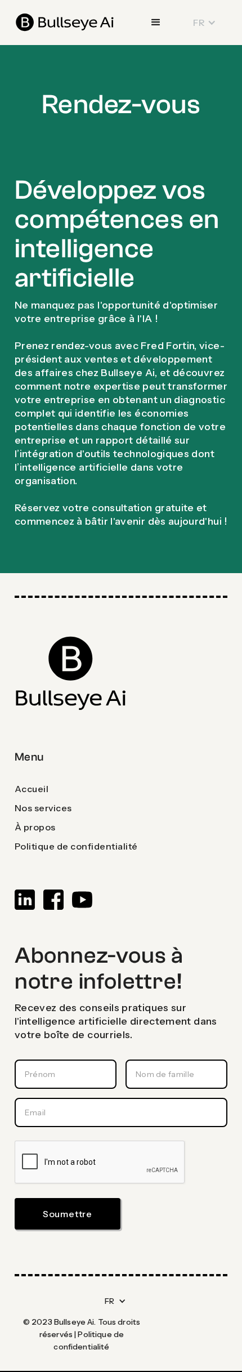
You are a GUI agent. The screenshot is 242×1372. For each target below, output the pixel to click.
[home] (65, 22)
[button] (156, 22)
